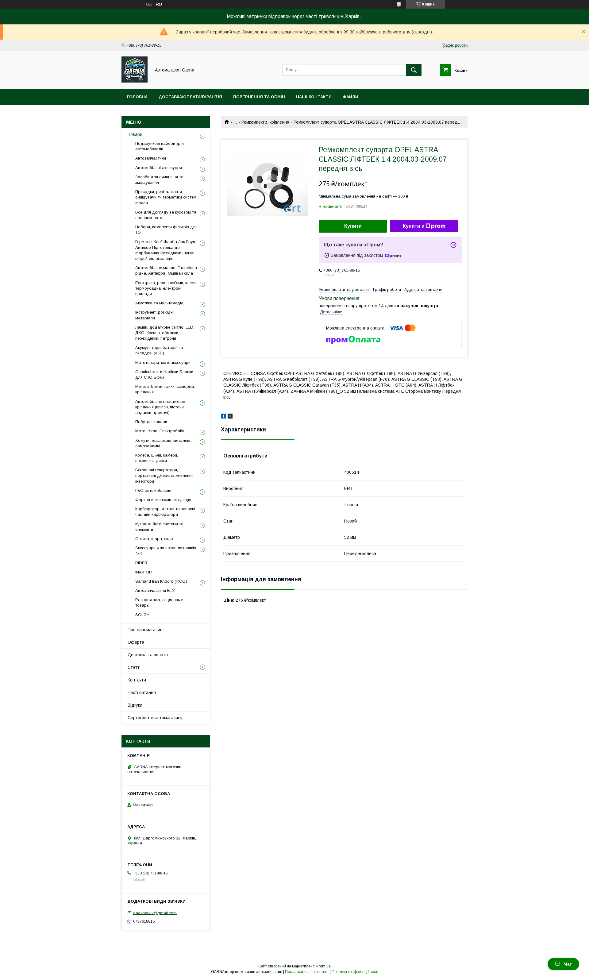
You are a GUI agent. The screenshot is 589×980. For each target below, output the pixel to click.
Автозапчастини (150, 158)
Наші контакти (314, 97)
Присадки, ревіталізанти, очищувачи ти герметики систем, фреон (166, 197)
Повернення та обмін (259, 97)
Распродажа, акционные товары (159, 602)
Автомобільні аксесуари (158, 167)
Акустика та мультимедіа (159, 303)
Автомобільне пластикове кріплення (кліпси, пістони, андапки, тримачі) (160, 407)
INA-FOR (143, 572)
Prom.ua (323, 966)
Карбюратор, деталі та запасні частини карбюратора (165, 512)
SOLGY (142, 614)
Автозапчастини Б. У (155, 590)
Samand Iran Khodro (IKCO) (161, 581)
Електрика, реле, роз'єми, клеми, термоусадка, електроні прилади (166, 288)
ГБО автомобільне (153, 490)
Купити (353, 226)
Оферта (136, 642)
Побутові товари (151, 421)
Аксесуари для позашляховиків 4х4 (165, 551)
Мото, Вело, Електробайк (159, 431)
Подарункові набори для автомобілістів (159, 146)
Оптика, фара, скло (154, 538)
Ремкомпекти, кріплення (265, 122)
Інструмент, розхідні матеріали (154, 315)
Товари (135, 134)
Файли (350, 97)
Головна (137, 97)
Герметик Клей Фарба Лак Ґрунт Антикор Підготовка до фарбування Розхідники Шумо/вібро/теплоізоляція (166, 250)
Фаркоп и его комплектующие (163, 499)
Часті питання (142, 692)
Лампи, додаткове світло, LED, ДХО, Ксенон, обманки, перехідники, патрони (164, 333)
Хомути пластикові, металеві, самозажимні (163, 443)
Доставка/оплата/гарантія (190, 97)
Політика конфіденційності (355, 972)
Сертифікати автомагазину (155, 717)
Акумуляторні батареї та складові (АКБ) (159, 350)
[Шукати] (414, 70)
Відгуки (135, 705)
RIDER (141, 563)
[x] (230, 417)
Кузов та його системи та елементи (159, 527)
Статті (134, 667)
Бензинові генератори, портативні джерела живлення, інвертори (164, 475)
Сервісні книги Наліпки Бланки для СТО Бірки (164, 374)
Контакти (137, 679)
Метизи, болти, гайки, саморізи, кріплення (165, 389)
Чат (568, 964)
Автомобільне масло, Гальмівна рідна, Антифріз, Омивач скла (166, 270)
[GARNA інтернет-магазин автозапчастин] (134, 81)
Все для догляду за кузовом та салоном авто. (165, 215)
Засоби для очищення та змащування (159, 180)
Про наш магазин (145, 629)
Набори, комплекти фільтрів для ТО (166, 230)
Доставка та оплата (148, 654)
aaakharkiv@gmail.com (155, 912)
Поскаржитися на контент (307, 972)
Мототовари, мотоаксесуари (163, 362)
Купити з (413, 226)
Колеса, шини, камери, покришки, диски (156, 458)
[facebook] (223, 417)
